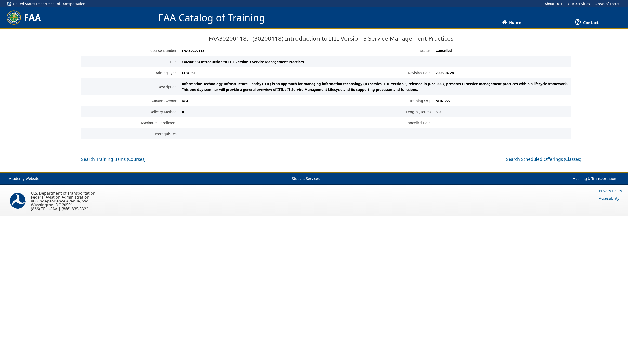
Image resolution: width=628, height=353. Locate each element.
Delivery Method (163, 111)
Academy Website (24, 178)
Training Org (420, 100)
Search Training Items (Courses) (113, 159)
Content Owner (164, 100)
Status (425, 50)
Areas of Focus (607, 3)
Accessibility (609, 198)
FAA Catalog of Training (211, 18)
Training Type (165, 72)
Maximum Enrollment (159, 122)
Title (173, 61)
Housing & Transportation (594, 178)
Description (167, 86)
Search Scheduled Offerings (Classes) (543, 159)
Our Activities (579, 3)
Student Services (306, 178)
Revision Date (419, 72)
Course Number (163, 50)
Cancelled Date (418, 122)
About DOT (554, 3)
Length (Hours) (418, 111)
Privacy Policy (610, 190)
